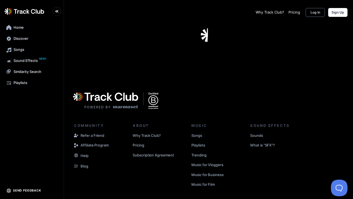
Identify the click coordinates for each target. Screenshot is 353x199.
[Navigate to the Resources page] (76, 156)
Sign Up (337, 12)
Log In (315, 12)
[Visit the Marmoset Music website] (105, 101)
